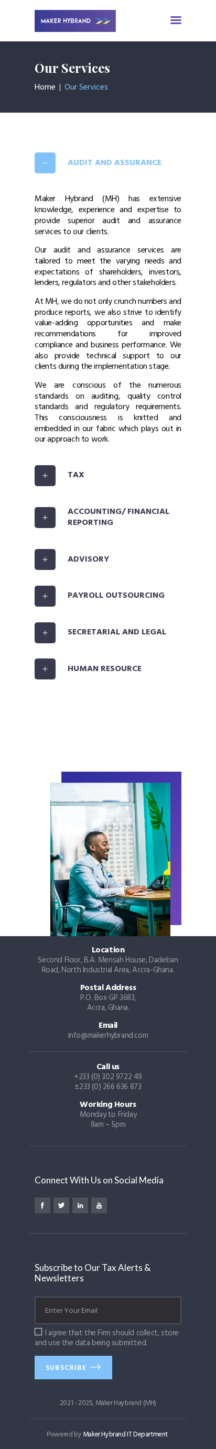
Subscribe (66, 1368)
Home (45, 87)
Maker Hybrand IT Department (125, 1434)
